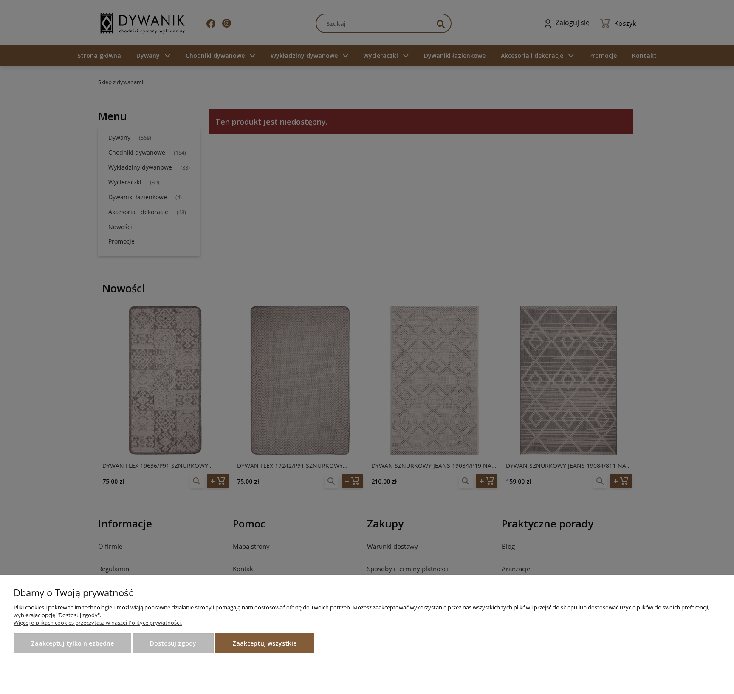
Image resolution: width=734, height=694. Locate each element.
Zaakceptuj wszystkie (264, 643)
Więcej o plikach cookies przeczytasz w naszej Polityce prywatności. (98, 622)
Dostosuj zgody (173, 643)
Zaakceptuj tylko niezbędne (72, 643)
